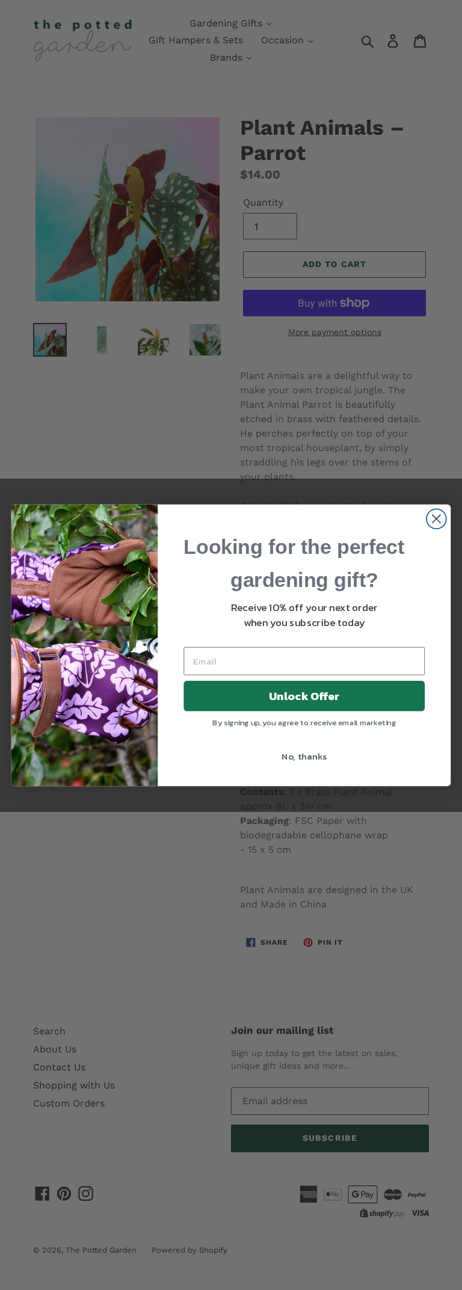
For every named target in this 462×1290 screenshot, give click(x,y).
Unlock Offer (304, 695)
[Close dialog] (436, 519)
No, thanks (304, 755)
